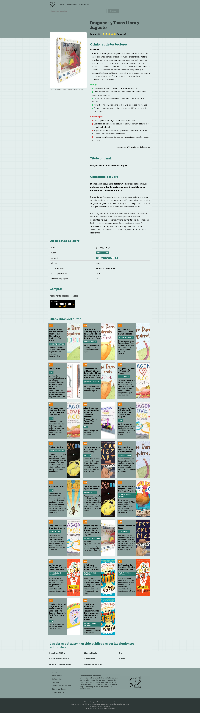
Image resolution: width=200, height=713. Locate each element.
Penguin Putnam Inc (107, 258)
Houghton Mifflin (57, 344)
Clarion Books (90, 342)
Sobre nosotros (58, 692)
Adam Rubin (103, 253)
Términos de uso (59, 689)
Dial (51, 372)
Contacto (56, 682)
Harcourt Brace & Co (91, 382)
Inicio (62, 4)
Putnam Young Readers (125, 495)
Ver (50, 326)
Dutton (87, 455)
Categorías (84, 4)
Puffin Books (124, 377)
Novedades (72, 4)
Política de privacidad (61, 686)
